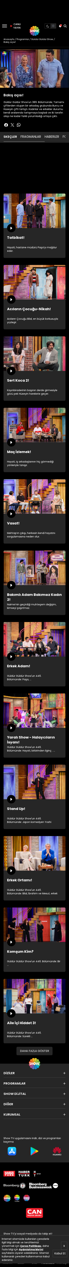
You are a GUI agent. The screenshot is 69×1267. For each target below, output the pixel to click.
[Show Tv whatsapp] (18, 125)
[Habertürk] (9, 1173)
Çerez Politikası (30, 1246)
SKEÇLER (10, 136)
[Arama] (65, 26)
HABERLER (52, 136)
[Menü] (4, 26)
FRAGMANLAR (31, 136)
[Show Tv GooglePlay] (34, 1151)
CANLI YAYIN (16, 25)
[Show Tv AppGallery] (57, 1151)
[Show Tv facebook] (6, 125)
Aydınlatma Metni (31, 1249)
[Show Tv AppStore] (12, 1151)
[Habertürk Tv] (24, 1173)
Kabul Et (60, 1253)
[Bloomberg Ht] (15, 1185)
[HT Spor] (37, 1173)
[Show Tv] (34, 31)
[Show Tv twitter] (12, 125)
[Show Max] (26, 1198)
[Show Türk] (17, 1198)
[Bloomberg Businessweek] (43, 1185)
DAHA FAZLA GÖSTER (34, 1051)
